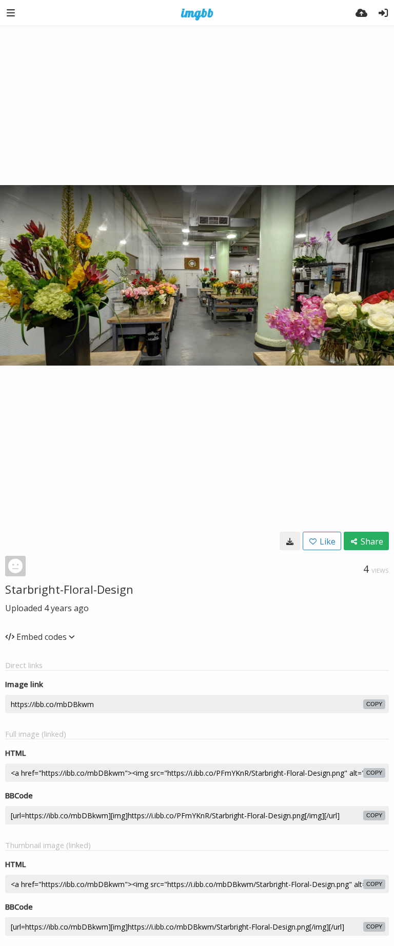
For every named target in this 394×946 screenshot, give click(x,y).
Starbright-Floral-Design (69, 589)
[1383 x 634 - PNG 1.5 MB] (290, 541)
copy (374, 704)
